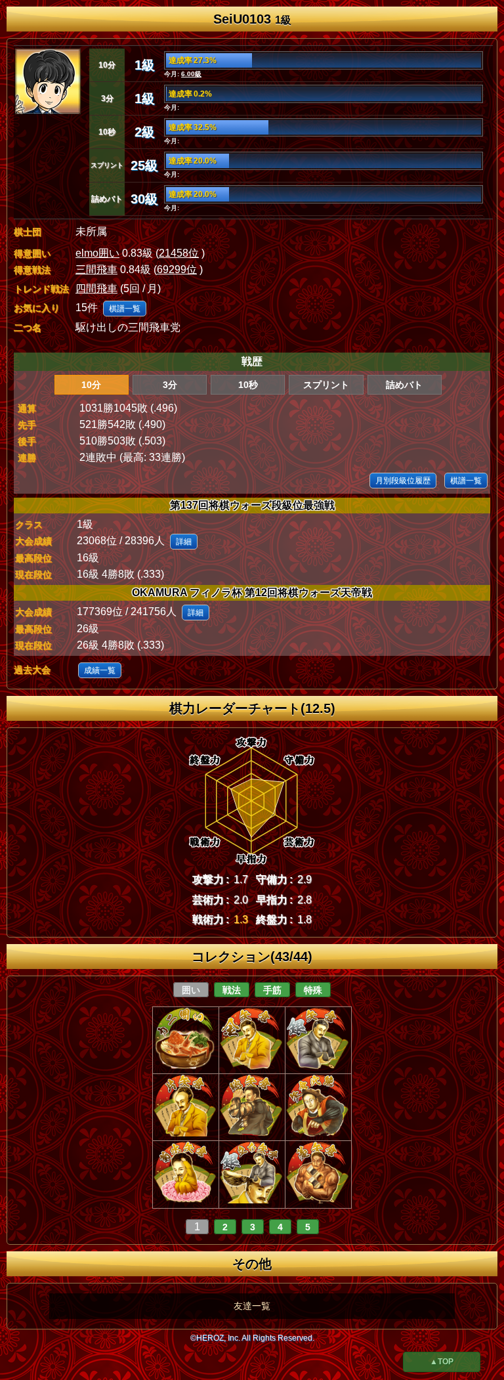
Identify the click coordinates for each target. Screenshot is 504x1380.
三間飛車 (96, 269)
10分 (91, 384)
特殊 (313, 990)
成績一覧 (100, 670)
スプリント (326, 384)
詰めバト (404, 384)
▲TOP (441, 1361)
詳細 (184, 541)
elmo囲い (97, 253)
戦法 (231, 990)
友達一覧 (252, 1306)
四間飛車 (96, 288)
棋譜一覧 (124, 308)
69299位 (177, 269)
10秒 (248, 384)
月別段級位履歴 (402, 480)
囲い (191, 990)
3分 (170, 384)
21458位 (179, 253)
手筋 (272, 990)
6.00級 (191, 73)
